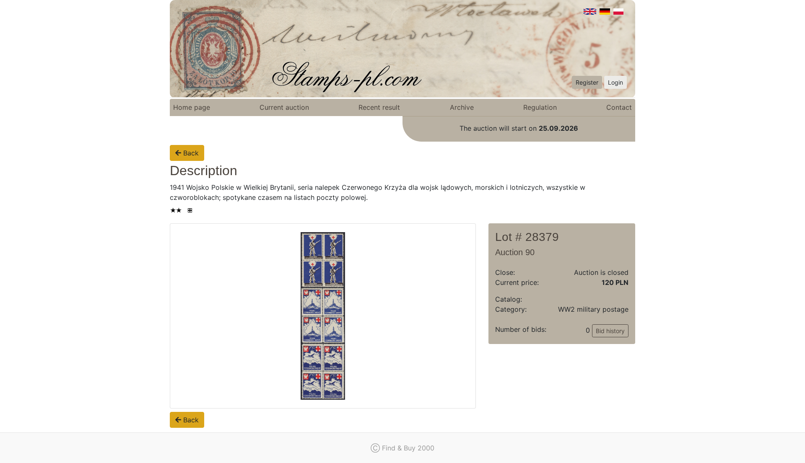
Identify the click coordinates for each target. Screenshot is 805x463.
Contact (619, 107)
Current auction (284, 107)
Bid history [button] (610, 330)
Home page (191, 107)
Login (615, 82)
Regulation (540, 107)
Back (190, 153)
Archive (462, 107)
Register (587, 82)
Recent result (379, 107)
